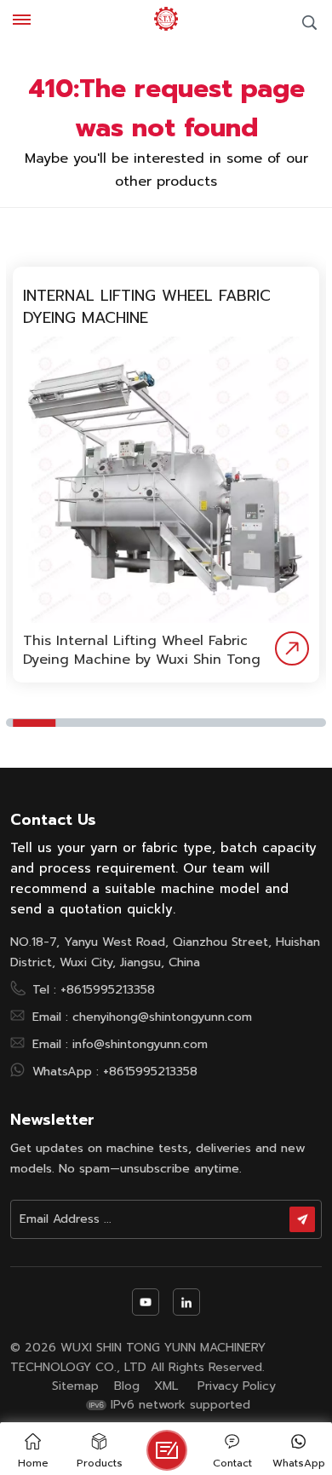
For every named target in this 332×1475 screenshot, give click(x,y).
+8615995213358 (107, 989)
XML (166, 1386)
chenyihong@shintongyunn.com (162, 1016)
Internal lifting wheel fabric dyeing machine (147, 307)
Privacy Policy (236, 1386)
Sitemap (75, 1386)
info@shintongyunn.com (140, 1043)
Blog (127, 1386)
